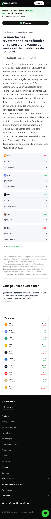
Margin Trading (7, 433)
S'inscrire (27, 23)
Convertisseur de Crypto (10, 444)
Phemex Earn (6, 450)
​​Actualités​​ (9, 32)
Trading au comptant (9, 427)
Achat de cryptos (7, 439)
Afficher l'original (15, 247)
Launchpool (6, 456)
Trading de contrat (8, 422)
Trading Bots (6, 461)
